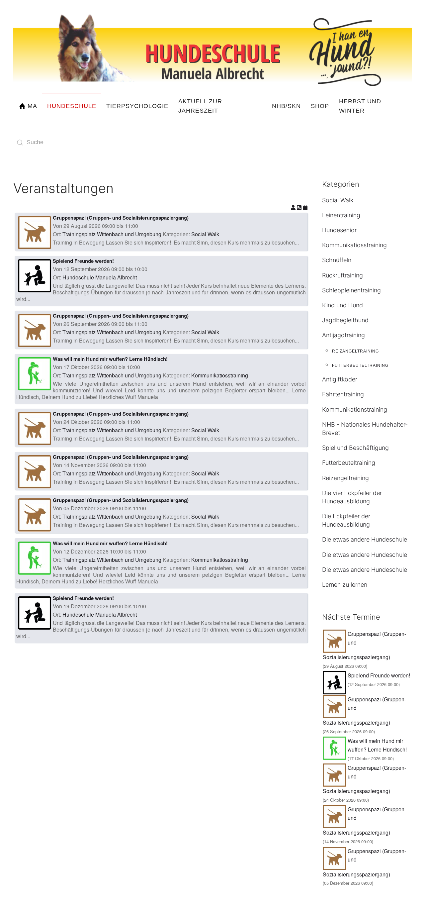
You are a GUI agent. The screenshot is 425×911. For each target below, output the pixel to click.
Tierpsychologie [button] (137, 106)
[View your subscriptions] (294, 207)
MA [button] (32, 106)
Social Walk (205, 234)
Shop (320, 106)
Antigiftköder (339, 379)
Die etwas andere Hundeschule (364, 539)
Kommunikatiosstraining (219, 375)
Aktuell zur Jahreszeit (200, 106)
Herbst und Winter (360, 106)
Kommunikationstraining (354, 409)
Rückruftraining (342, 275)
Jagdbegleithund (345, 320)
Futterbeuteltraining (360, 365)
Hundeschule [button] (71, 106)
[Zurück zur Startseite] (212, 46)
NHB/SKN (286, 106)
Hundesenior (339, 230)
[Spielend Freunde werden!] (34, 275)
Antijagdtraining (343, 335)
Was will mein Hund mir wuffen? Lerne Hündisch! (110, 358)
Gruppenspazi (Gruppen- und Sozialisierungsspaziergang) (121, 217)
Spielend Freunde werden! (83, 260)
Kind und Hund (342, 305)
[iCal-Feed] (305, 207)
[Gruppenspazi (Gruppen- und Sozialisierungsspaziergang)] (34, 232)
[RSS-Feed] (300, 207)
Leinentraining (341, 215)
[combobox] (79, 142)
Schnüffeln (336, 259)
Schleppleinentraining (351, 290)
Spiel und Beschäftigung (355, 447)
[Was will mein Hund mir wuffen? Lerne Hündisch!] (34, 373)
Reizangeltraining (355, 351)
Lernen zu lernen (344, 584)
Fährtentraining (343, 394)
